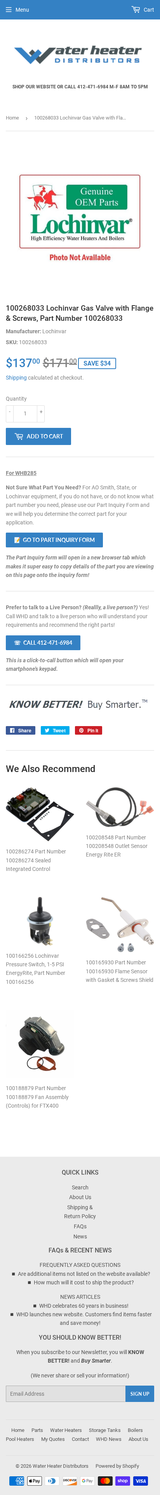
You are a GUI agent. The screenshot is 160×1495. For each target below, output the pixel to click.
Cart (148, 10)
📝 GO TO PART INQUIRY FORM (54, 539)
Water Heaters (66, 1430)
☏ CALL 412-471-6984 (43, 642)
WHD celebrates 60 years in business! (84, 1306)
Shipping (16, 378)
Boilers (135, 1430)
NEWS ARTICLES (80, 1297)
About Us (80, 1197)
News (80, 1236)
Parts (37, 1430)
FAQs (80, 1226)
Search (80, 1187)
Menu (22, 10)
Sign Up (139, 1394)
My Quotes (53, 1439)
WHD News (109, 1439)
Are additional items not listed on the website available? (84, 1274)
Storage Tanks (105, 1430)
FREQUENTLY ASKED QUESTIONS (80, 1265)
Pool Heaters (20, 1439)
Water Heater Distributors (61, 1466)
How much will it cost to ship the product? (84, 1282)
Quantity (16, 399)
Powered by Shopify (117, 1466)
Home (12, 118)
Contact (80, 1439)
